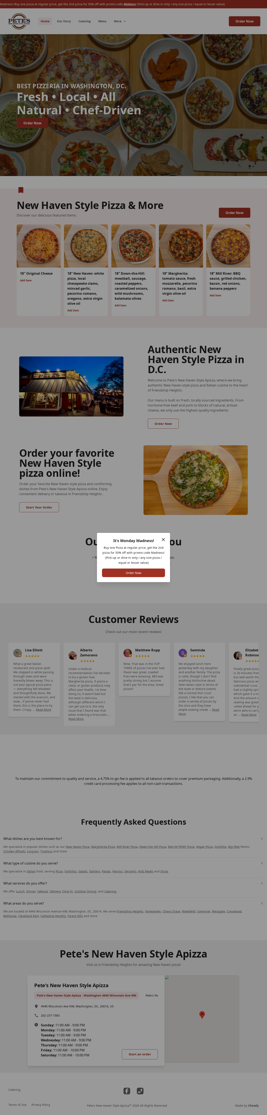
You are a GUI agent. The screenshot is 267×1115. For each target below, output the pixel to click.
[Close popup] (163, 539)
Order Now (133, 573)
